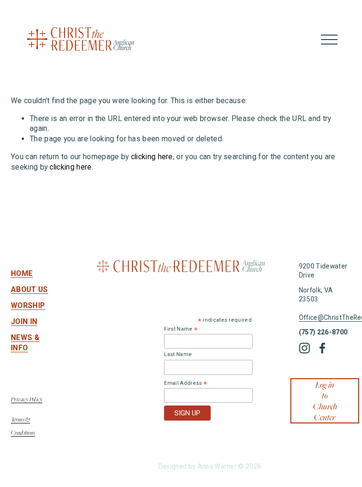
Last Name (178, 354)
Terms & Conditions (23, 426)
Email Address (185, 383)
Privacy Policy (26, 399)
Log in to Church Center (325, 400)
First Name (180, 329)
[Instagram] (304, 348)
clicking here (152, 156)
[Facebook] (322, 348)
